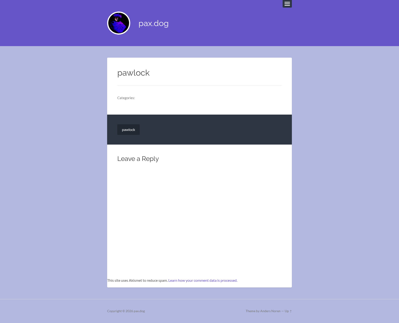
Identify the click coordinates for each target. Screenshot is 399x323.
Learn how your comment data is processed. (202, 280)
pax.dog (154, 23)
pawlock (128, 129)
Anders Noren (270, 311)
